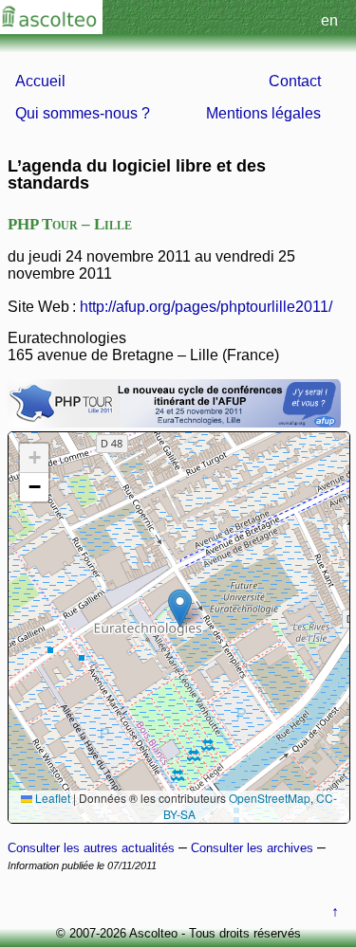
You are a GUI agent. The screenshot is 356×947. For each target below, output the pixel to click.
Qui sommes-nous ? (82, 113)
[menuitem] (91, 81)
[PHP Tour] (174, 422)
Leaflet (51, 798)
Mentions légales (263, 113)
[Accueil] (51, 29)
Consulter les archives (252, 848)
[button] (180, 608)
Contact (295, 81)
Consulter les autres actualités (91, 848)
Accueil (40, 81)
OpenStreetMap (269, 798)
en (329, 20)
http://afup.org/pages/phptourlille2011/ (206, 307)
